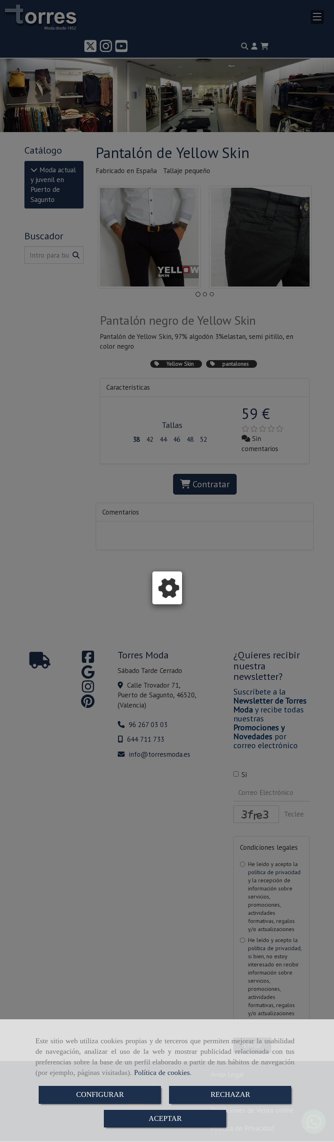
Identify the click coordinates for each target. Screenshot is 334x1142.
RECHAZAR (230, 1094)
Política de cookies (162, 1072)
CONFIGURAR (100, 1094)
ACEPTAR (165, 1118)
